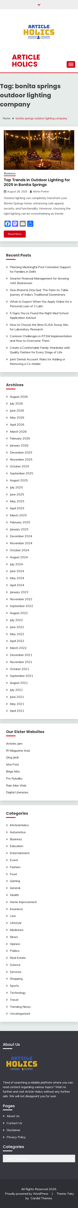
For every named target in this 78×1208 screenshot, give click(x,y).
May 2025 (17, 501)
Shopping (16, 978)
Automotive (18, 832)
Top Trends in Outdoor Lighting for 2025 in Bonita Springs (37, 182)
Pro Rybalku (14, 778)
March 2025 (18, 515)
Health (14, 895)
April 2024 (17, 585)
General (15, 888)
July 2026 (16, 403)
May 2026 (17, 417)
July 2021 (16, 690)
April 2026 (17, 424)
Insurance (16, 909)
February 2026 (20, 438)
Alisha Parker (41, 191)
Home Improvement (23, 902)
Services (15, 972)
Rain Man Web (16, 785)
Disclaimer (13, 1130)
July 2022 (16, 620)
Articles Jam (14, 743)
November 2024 (21, 543)
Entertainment (20, 853)
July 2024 (16, 564)
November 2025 (21, 459)
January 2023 (19, 592)
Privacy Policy (16, 1137)
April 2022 (17, 641)
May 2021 (17, 704)
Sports (14, 986)
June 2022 (17, 627)
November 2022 (21, 599)
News (14, 937)
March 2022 (18, 648)
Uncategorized (20, 1013)
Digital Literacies (17, 792)
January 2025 (19, 529)
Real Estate (18, 958)
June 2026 (17, 410)
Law (13, 916)
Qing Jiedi (12, 757)
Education (16, 846)
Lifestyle (16, 923)
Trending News (20, 1007)
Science (15, 965)
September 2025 (21, 473)
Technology (18, 993)
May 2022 (17, 634)
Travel (14, 1000)
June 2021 (17, 697)
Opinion (15, 944)
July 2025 (16, 487)
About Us (13, 1116)
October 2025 (19, 466)
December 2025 (21, 452)
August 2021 (19, 683)
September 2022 (21, 606)
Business (10, 173)
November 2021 (21, 662)
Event (14, 860)
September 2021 (21, 676)
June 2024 (17, 571)
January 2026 (19, 445)
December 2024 (21, 536)
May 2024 (17, 578)
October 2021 (19, 669)
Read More (15, 234)
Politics (15, 951)
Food (13, 874)
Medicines (16, 930)
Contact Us (14, 1123)
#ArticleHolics (19, 825)
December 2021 (21, 655)
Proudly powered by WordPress (27, 1193)
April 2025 (17, 508)
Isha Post (12, 764)
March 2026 (18, 431)
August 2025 (19, 480)
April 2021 (17, 711)
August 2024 (19, 557)
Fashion (15, 867)
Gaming (15, 881)
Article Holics (26, 60)
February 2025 (20, 522)
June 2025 (17, 494)
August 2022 (19, 613)
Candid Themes (41, 1198)
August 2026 (19, 396)
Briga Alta (13, 771)
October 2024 (19, 550)
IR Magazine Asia (18, 750)
